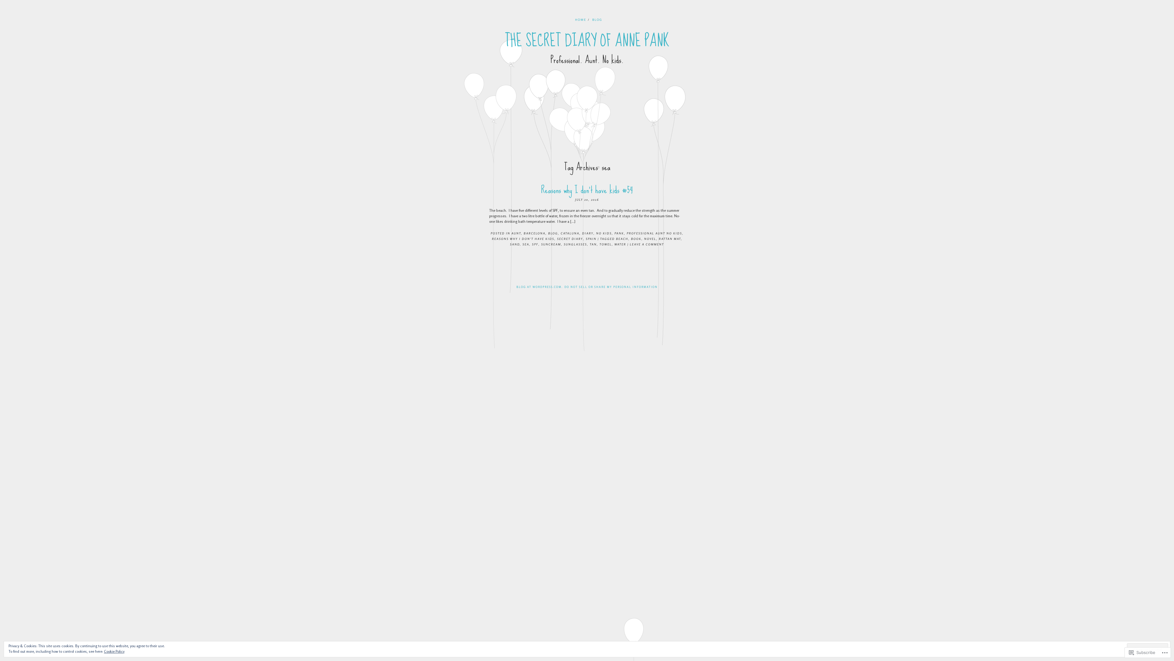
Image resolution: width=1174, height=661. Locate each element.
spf (535, 244)
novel (650, 239)
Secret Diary (570, 239)
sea (525, 244)
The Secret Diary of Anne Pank (587, 40)
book (636, 239)
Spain (591, 239)
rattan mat (670, 239)
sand (515, 244)
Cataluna (570, 233)
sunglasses (575, 244)
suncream (551, 244)
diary (587, 233)
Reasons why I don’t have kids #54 (587, 190)
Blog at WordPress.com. (539, 287)
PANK (619, 233)
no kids (604, 233)
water (620, 244)
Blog (597, 19)
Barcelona (534, 233)
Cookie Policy (114, 651)
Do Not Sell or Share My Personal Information (611, 287)
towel (606, 244)
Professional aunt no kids (654, 233)
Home (580, 19)
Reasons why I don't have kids (523, 239)
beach (622, 239)
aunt (516, 233)
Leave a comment (647, 244)
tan (593, 244)
